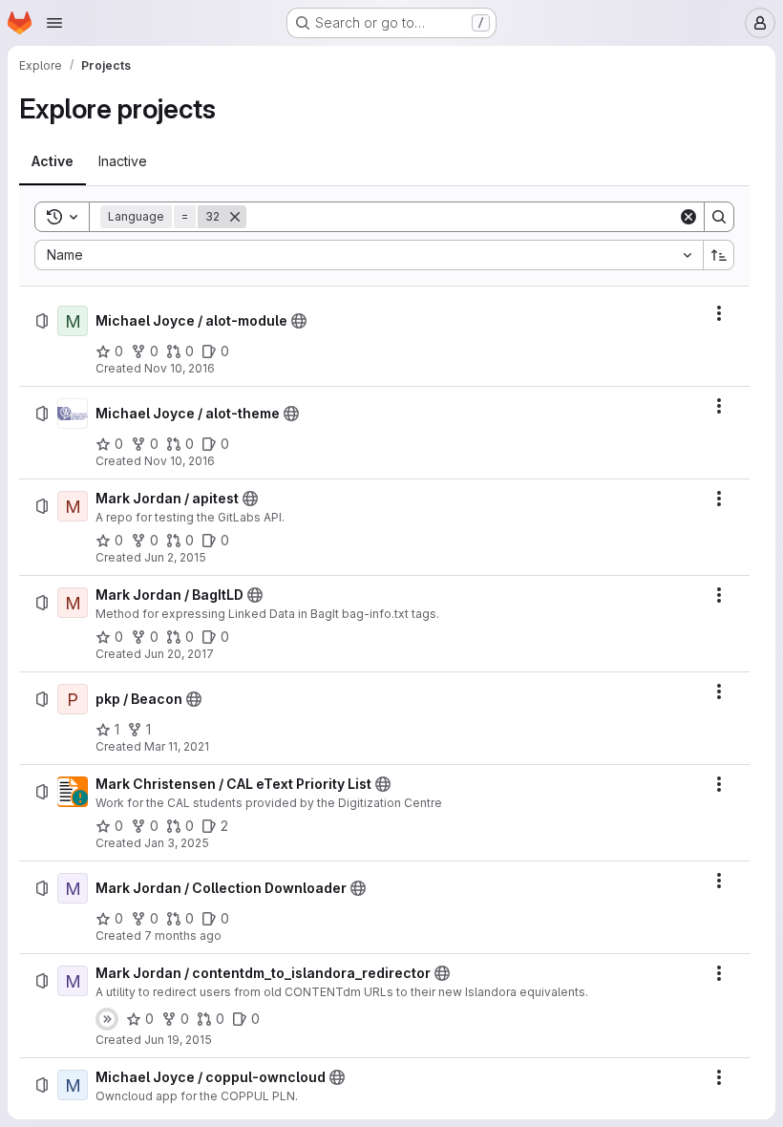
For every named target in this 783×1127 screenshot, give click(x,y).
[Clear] (688, 216)
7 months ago (183, 935)
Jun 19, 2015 (178, 1039)
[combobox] (368, 255)
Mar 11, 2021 (176, 746)
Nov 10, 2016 (179, 368)
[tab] (52, 161)
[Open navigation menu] (54, 23)
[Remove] (234, 216)
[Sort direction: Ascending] (719, 255)
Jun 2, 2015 (175, 557)
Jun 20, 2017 (179, 654)
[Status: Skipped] (106, 1019)
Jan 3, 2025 (176, 843)
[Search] (719, 217)
